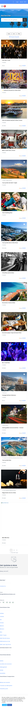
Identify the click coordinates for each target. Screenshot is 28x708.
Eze (1, 619)
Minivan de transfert (5, 682)
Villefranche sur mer (5, 641)
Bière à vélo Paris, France (8, 150)
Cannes (2, 616)
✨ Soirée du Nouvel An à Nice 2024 (11, 90)
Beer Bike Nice (5, 537)
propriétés (2, 673)
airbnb (1, 661)
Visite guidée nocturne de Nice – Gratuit (12, 427)
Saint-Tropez (3, 635)
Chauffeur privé (4, 688)
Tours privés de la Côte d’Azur (10, 242)
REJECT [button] (9, 705)
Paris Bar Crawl (6, 60)
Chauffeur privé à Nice (8, 273)
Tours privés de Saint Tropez (9, 182)
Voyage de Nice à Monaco (9, 395)
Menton (2, 625)
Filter (19, 33)
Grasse (2, 622)
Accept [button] (4, 705)
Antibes (2, 613)
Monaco (2, 629)
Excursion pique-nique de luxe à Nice (11, 332)
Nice (1, 632)
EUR (25, 2)
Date (9, 33)
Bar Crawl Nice (6, 362)
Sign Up (21, 2)
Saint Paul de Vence (5, 638)
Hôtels (1, 670)
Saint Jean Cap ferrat (5, 644)
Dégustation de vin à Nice (9, 492)
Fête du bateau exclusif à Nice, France (12, 120)
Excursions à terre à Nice (8, 302)
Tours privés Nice (6, 460)
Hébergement (3, 667)
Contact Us (3, 586)
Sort (14, 33)
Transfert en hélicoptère (6, 685)
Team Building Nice (7, 212)
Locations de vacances (6, 664)
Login (17, 2)
